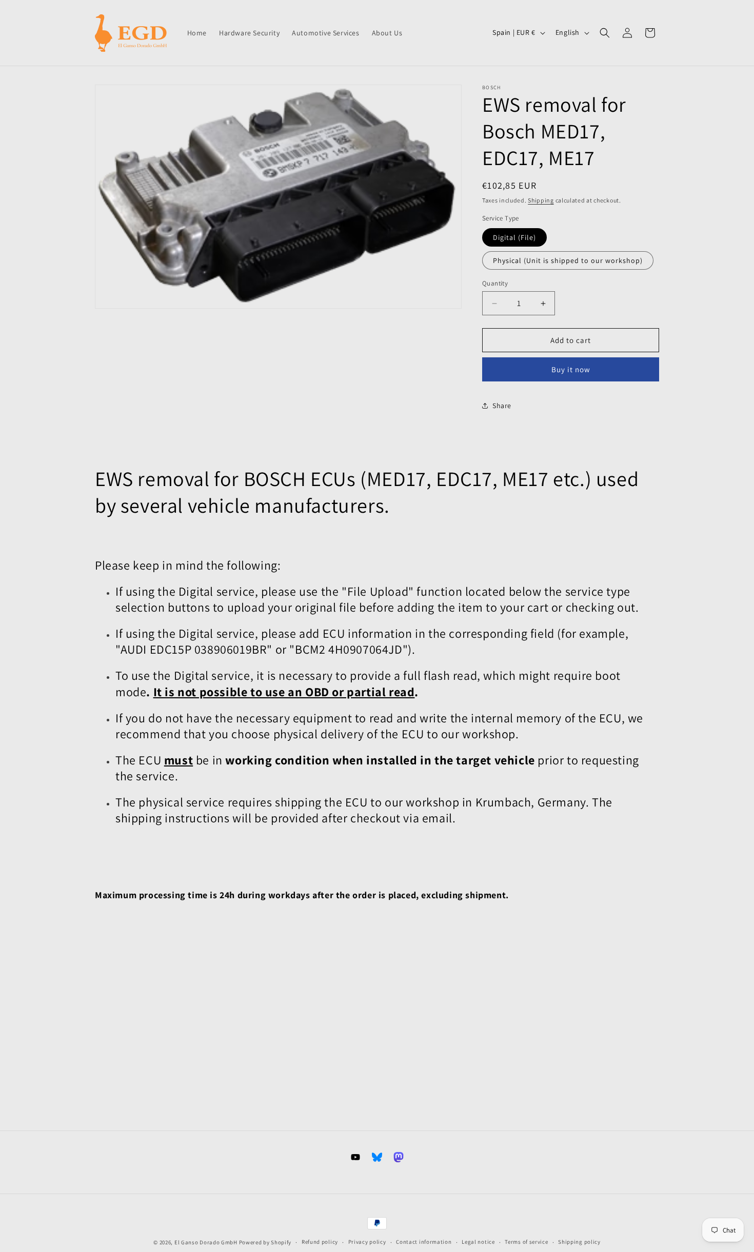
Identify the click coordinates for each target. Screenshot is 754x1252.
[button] (604, 33)
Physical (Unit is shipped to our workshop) (568, 260)
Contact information (423, 1241)
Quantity (495, 283)
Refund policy (320, 1241)
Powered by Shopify (265, 1242)
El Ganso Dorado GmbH (205, 1242)
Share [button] (501, 405)
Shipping (541, 200)
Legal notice (478, 1241)
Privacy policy (367, 1241)
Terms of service (526, 1241)
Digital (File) (514, 237)
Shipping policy (579, 1241)
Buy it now (570, 369)
